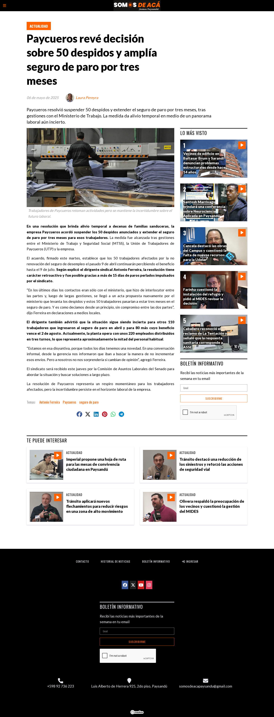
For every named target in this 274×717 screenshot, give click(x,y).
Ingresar (191, 561)
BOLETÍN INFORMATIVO (201, 363)
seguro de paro (89, 402)
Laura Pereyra (87, 97)
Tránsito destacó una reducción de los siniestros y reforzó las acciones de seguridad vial (211, 464)
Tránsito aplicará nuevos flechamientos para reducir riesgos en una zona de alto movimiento (97, 506)
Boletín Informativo (156, 561)
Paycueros (69, 402)
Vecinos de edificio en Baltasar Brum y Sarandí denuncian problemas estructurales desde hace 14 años (204, 162)
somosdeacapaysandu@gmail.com (205, 686)
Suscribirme (213, 398)
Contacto (82, 561)
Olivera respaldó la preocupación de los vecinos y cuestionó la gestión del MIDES (211, 506)
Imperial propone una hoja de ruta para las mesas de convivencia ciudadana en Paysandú (96, 464)
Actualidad (39, 26)
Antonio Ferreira (49, 402)
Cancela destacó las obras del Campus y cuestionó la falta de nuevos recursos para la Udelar (205, 253)
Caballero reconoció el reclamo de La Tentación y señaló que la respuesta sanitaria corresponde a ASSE (205, 337)
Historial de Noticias (115, 561)
